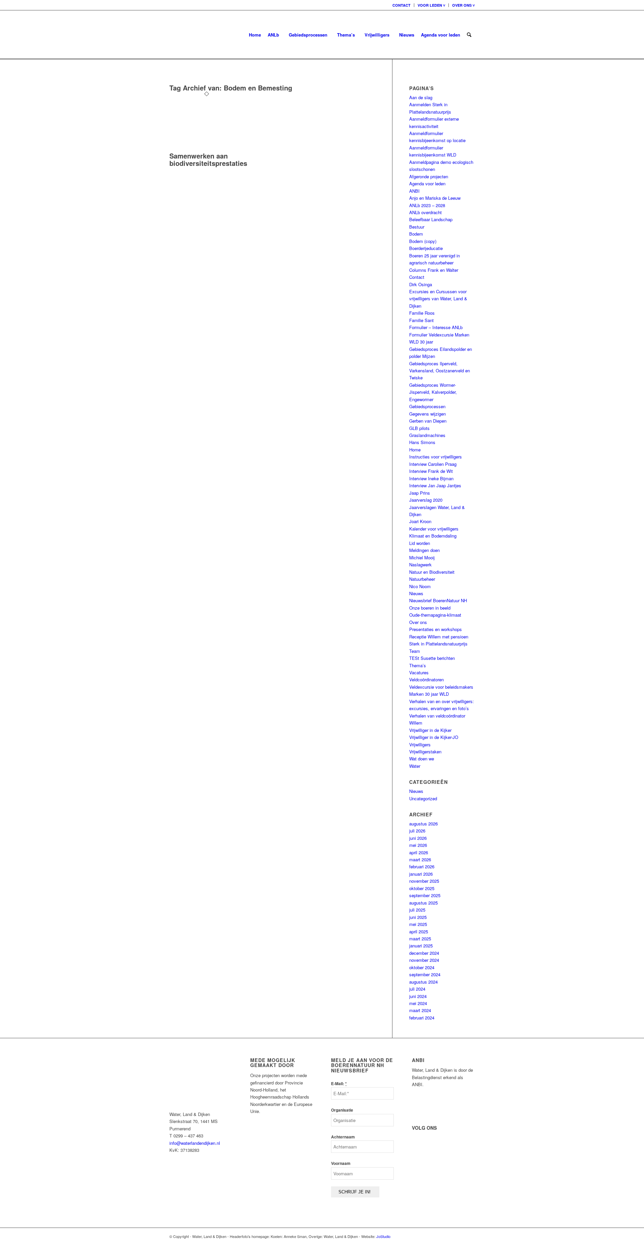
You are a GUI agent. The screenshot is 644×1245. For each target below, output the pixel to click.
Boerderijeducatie (426, 248)
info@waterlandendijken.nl (194, 1143)
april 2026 (418, 852)
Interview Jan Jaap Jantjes (435, 485)
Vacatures (419, 672)
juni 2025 (418, 917)
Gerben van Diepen (427, 421)
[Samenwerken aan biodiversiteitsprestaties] (206, 148)
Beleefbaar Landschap (430, 219)
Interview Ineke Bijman (431, 478)
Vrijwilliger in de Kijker (430, 730)
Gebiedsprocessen (427, 406)
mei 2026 (418, 845)
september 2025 (424, 895)
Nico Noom (420, 586)
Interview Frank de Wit (431, 471)
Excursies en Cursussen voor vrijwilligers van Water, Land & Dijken (438, 298)
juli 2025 (417, 910)
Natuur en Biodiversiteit (431, 572)
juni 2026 (418, 838)
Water (414, 766)
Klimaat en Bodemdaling (433, 536)
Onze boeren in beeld (429, 608)
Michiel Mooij (422, 557)
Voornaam (341, 1163)
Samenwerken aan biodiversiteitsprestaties (208, 159)
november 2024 (424, 960)
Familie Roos (422, 313)
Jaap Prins (419, 493)
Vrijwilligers (420, 744)
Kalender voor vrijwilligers (434, 528)
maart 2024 (420, 1010)
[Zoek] (469, 34)
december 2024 (424, 953)
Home (415, 449)
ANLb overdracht (425, 212)
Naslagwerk (420, 564)
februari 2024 (421, 1017)
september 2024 (424, 974)
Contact (416, 277)
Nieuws (416, 593)
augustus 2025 (423, 902)
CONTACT (401, 5)
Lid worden (419, 543)
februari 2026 (421, 866)
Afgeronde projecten (428, 176)
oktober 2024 (421, 967)
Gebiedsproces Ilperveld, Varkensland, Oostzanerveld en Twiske (439, 370)
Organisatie (342, 1110)
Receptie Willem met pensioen (438, 636)
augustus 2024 (423, 982)
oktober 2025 (421, 888)
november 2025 (424, 881)
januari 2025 (421, 945)
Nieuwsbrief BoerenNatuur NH (438, 600)
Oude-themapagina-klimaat (435, 615)
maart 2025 (420, 938)
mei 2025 (418, 924)
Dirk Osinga (420, 284)
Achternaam (343, 1137)
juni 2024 (418, 996)
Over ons (418, 622)
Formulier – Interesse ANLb (436, 327)
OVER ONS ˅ (463, 5)
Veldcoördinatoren (426, 679)
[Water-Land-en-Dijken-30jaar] (169, 34)
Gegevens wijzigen (427, 414)
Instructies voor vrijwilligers (435, 456)
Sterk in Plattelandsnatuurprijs (438, 643)
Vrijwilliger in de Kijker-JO (433, 737)
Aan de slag (420, 97)
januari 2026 (421, 874)
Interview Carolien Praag (433, 464)
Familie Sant (421, 320)
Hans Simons (422, 442)
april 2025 (418, 931)
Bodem (416, 234)
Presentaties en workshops (435, 629)
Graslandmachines (427, 435)
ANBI (414, 191)
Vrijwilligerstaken (425, 751)
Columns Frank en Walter (433, 270)
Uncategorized (423, 798)
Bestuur (416, 227)
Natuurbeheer (422, 579)
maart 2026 (420, 859)
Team (414, 651)
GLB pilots (419, 428)
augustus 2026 (423, 823)
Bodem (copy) (422, 241)
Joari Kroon (420, 521)
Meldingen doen (424, 550)
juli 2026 (417, 830)
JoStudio (383, 1236)
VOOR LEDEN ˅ (431, 5)
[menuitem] (401, 5)
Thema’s (417, 665)
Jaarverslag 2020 (425, 500)
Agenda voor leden (427, 183)
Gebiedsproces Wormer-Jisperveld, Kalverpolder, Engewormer (433, 392)
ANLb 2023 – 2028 (427, 205)
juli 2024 (417, 989)
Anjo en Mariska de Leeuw (435, 198)
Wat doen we (421, 758)
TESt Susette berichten (432, 658)
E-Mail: (339, 1083)
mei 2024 (418, 1003)
